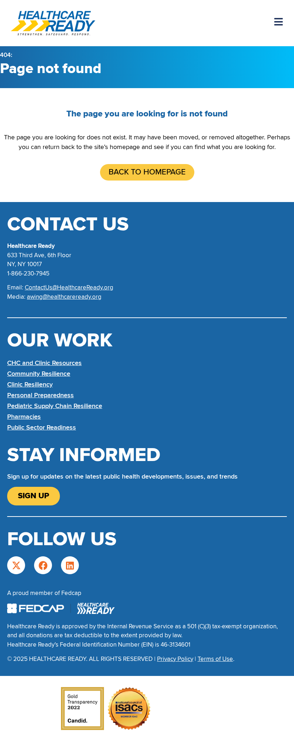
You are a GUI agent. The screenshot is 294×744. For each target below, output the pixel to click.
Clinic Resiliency (30, 384)
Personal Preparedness (40, 395)
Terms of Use (215, 659)
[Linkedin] (70, 565)
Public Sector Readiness (41, 427)
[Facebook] (43, 565)
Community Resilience (38, 374)
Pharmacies (24, 417)
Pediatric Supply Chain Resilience (54, 406)
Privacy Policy (175, 659)
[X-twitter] (16, 565)
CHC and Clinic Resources (44, 363)
